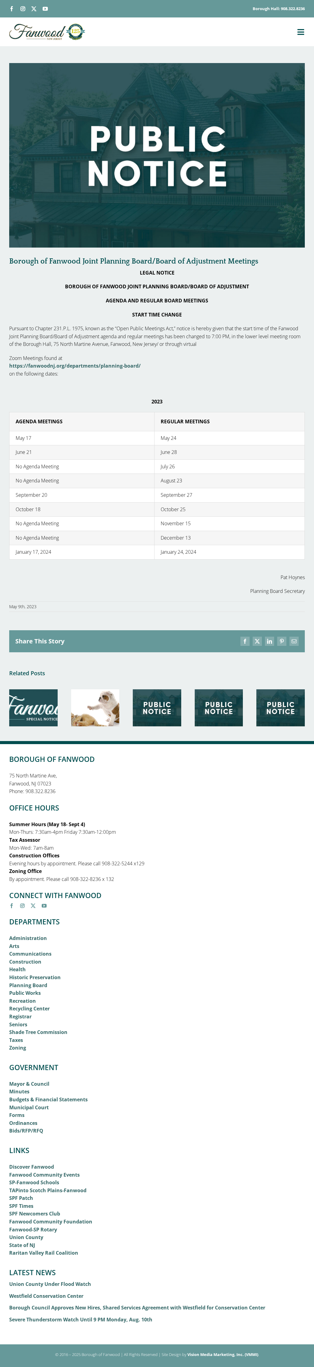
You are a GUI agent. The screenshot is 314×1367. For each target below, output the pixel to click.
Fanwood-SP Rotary (33, 1229)
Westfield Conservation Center (46, 1296)
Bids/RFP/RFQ (26, 1130)
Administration (28, 938)
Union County (26, 1237)
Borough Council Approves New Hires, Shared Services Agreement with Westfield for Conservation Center (137, 1307)
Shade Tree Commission (38, 1032)
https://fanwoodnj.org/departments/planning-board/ (75, 365)
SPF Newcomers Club (34, 1213)
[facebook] (11, 8)
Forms (17, 1115)
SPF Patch (21, 1198)
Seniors (18, 1024)
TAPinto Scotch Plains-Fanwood (47, 1190)
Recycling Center (29, 1008)
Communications (30, 953)
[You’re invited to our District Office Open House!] (33, 692)
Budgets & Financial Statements (48, 1099)
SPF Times (21, 1206)
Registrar (20, 1016)
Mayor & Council (29, 1083)
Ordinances (23, 1123)
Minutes (19, 1091)
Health (17, 969)
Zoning (17, 1047)
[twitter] (33, 8)
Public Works (25, 993)
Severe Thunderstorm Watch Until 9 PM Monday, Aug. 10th (80, 1319)
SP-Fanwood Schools (34, 1182)
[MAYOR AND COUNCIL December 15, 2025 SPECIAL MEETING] (280, 692)
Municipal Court (29, 1107)
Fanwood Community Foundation (50, 1221)
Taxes (16, 1040)
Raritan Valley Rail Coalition (43, 1252)
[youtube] (45, 8)
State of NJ (22, 1245)
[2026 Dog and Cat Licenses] (95, 692)
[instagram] (23, 8)
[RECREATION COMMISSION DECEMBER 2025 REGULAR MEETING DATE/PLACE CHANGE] (219, 692)
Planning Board (28, 985)
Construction (25, 961)
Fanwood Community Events (44, 1174)
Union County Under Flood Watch (50, 1284)
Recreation (22, 1001)
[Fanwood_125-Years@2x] (47, 26)
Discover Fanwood (31, 1166)
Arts (14, 946)
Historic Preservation (35, 977)
